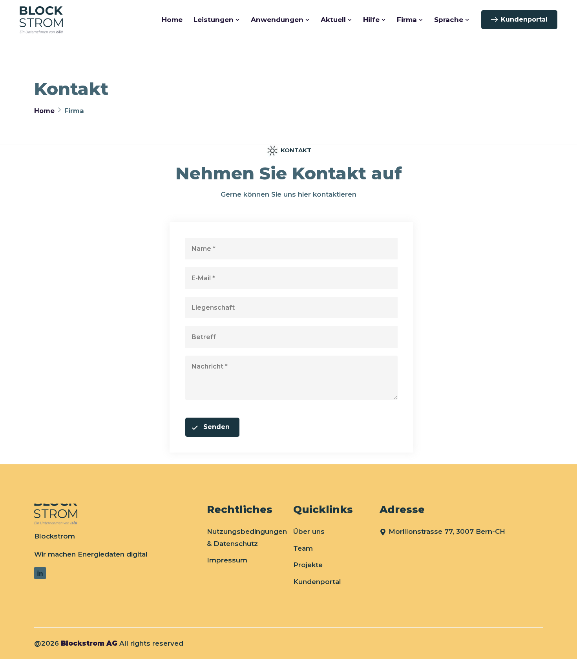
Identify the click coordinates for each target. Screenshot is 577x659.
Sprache (448, 20)
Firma (407, 20)
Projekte (308, 565)
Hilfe (371, 20)
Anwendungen (277, 20)
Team (303, 548)
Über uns (309, 531)
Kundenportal (524, 19)
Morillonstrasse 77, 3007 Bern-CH (447, 531)
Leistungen (214, 20)
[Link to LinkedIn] (40, 573)
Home (172, 20)
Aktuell (333, 20)
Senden (216, 427)
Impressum (227, 560)
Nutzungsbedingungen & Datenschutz (247, 538)
